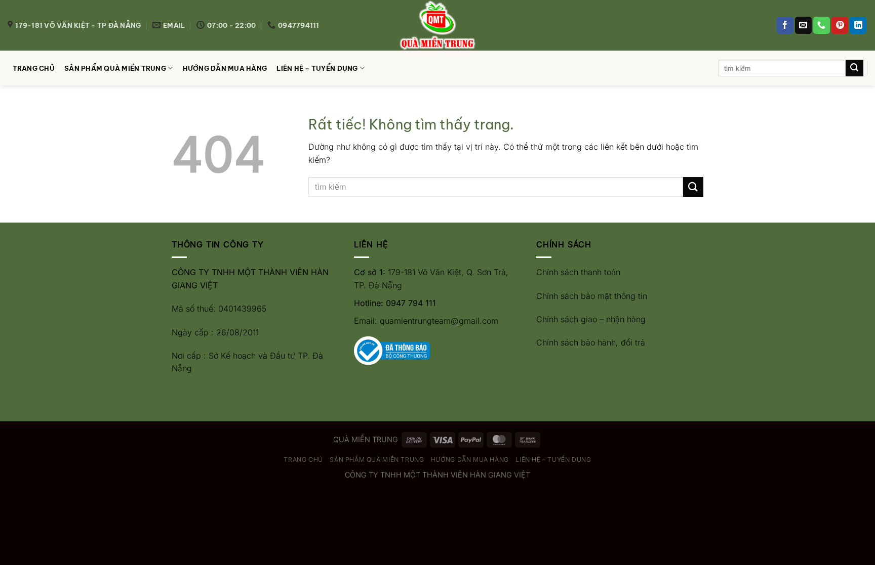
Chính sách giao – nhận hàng (591, 319)
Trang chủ (34, 68)
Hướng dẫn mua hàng (225, 68)
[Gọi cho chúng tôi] (821, 25)
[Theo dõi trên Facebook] (785, 25)
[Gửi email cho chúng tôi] (803, 25)
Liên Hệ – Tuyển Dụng (316, 68)
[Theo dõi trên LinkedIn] (858, 25)
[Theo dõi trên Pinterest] (839, 25)
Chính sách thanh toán (578, 272)
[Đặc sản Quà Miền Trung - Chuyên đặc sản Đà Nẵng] (437, 25)
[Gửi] (854, 68)
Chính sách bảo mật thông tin (591, 296)
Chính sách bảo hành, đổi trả (590, 342)
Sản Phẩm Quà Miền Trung (115, 68)
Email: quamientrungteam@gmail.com (426, 321)
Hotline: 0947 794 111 (395, 303)
